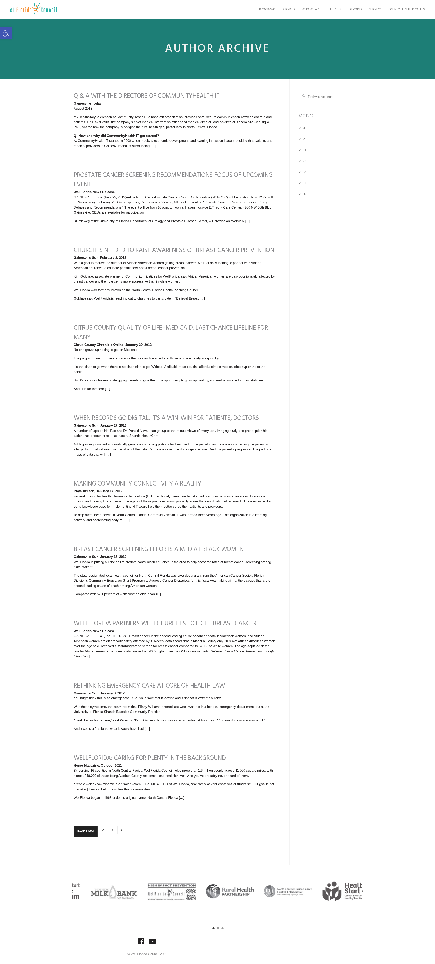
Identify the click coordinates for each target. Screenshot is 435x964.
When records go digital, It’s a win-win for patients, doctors (166, 418)
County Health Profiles (406, 9)
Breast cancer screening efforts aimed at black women (158, 549)
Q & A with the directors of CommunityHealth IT (146, 96)
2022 (302, 172)
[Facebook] (141, 943)
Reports (356, 9)
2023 (302, 161)
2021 (302, 183)
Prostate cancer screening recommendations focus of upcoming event (173, 180)
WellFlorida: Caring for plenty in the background (150, 758)
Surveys (375, 9)
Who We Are (311, 9)
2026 (302, 128)
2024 (302, 150)
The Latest (335, 9)
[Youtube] (152, 943)
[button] (6, 33)
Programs (267, 9)
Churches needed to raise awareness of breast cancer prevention (174, 250)
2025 (302, 139)
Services (288, 9)
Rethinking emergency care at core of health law (149, 686)
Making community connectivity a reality (137, 484)
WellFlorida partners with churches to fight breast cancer (165, 624)
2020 (302, 194)
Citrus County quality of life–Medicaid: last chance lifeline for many (171, 333)
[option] (101, 891)
